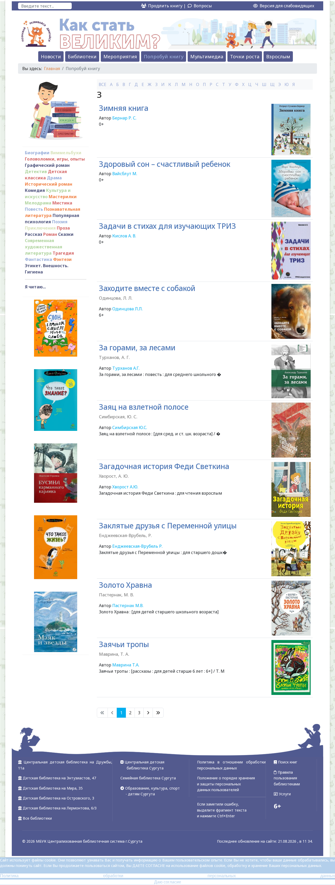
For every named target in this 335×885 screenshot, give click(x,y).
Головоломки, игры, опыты (55, 159)
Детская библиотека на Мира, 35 (53, 788)
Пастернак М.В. (127, 605)
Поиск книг (287, 762)
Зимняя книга (123, 108)
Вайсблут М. (124, 173)
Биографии (37, 153)
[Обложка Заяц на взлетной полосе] (291, 430)
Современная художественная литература (43, 247)
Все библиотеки (37, 818)
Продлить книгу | (167, 6)
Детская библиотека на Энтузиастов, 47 (59, 777)
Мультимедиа (206, 56)
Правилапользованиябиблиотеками (287, 778)
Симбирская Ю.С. (129, 427)
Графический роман (47, 165)
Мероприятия (120, 56)
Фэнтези (62, 259)
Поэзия (60, 222)
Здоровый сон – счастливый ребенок (164, 164)
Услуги (284, 793)
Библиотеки (82, 56)
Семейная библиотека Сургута (148, 777)
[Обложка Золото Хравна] (291, 608)
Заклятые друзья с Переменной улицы (168, 530)
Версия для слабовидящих (286, 6)
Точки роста (244, 56)
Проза (63, 228)
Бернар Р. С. (124, 118)
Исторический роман (48, 184)
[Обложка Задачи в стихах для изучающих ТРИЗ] (291, 250)
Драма (54, 178)
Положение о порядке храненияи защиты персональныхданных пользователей (226, 783)
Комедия (35, 190)
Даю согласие (167, 882)
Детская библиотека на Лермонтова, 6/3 (60, 808)
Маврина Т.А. (125, 665)
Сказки (66, 234)
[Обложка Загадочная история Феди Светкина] (291, 489)
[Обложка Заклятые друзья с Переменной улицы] (291, 548)
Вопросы (203, 6)
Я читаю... (35, 287)
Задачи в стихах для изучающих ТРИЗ (167, 226)
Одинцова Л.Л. (127, 309)
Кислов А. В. (124, 236)
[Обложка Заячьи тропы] (291, 667)
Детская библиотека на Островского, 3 (58, 798)
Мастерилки (63, 196)
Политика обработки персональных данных (167, 875)
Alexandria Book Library (289, 704)
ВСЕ (102, 84)
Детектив (36, 171)
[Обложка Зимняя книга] (291, 129)
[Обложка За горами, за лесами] (291, 370)
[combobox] (45, 6)
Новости (51, 56)
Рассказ (33, 234)
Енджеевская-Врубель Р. (137, 546)
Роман (50, 234)
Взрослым (278, 56)
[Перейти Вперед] (148, 713)
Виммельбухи (66, 153)
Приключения (40, 228)
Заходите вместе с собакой (147, 292)
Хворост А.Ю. (125, 487)
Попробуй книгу (163, 56)
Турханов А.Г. (125, 368)
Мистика (62, 203)
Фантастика (38, 259)
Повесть (34, 209)
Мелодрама (38, 203)
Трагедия (63, 253)
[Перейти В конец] (158, 713)
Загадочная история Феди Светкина (164, 470)
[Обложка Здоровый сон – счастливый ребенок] (291, 189)
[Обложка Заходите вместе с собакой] (291, 311)
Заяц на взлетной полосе (143, 411)
